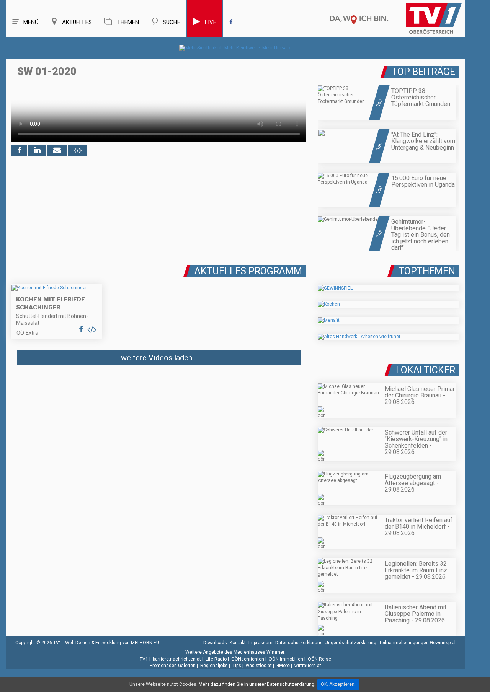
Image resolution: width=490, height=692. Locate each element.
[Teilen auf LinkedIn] (37, 150)
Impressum (260, 642)
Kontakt (238, 642)
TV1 (144, 659)
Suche (171, 22)
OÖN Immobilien (286, 659)
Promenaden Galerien (173, 665)
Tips (236, 665)
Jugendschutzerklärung (350, 642)
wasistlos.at (259, 665)
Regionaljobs (214, 665)
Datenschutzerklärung (299, 642)
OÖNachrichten (247, 659)
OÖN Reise (319, 659)
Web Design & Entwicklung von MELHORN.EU (112, 642)
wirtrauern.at (307, 665)
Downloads (215, 642)
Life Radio (216, 659)
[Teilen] (57, 150)
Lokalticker (425, 370)
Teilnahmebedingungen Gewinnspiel (417, 642)
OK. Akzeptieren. (338, 684)
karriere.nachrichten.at (177, 659)
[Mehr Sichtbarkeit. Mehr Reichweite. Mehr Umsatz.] (235, 47)
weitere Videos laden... (159, 357)
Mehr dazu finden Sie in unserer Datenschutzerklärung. (257, 684)
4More (283, 665)
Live (210, 22)
